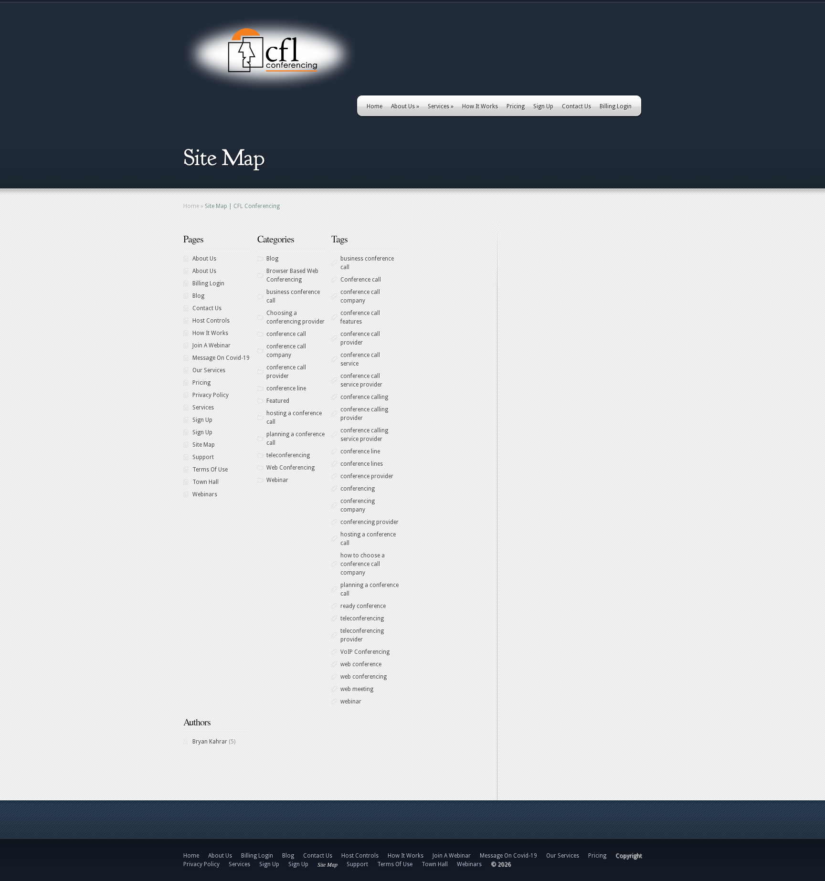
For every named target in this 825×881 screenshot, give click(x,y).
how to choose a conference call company (362, 564)
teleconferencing (288, 455)
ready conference (363, 606)
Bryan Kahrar (209, 741)
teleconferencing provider (362, 635)
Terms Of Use (210, 469)
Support (203, 457)
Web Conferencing (290, 467)
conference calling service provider (364, 434)
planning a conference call (295, 438)
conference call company (286, 350)
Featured (277, 401)
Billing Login (616, 106)
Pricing (516, 106)
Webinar (277, 480)
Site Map (203, 444)
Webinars (204, 494)
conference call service (360, 359)
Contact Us (576, 106)
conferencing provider (369, 522)
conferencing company (357, 505)
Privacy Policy (210, 395)
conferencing (357, 488)
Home (374, 106)
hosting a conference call (294, 417)
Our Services (208, 370)
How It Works (480, 106)
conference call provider (286, 371)
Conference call (360, 279)
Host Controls (211, 320)
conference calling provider (364, 413)
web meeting (356, 689)
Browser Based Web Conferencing (292, 275)
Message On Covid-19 (221, 358)
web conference (360, 664)
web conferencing (363, 676)
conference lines (361, 464)
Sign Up (543, 106)
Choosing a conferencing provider (295, 317)
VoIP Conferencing (365, 652)
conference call (286, 334)
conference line (286, 388)
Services (441, 106)
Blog (198, 296)
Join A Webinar (211, 345)
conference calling (364, 397)
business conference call (293, 296)
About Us (405, 106)
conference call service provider (361, 380)
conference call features (360, 317)
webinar (350, 701)
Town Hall (205, 482)
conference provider (366, 476)
